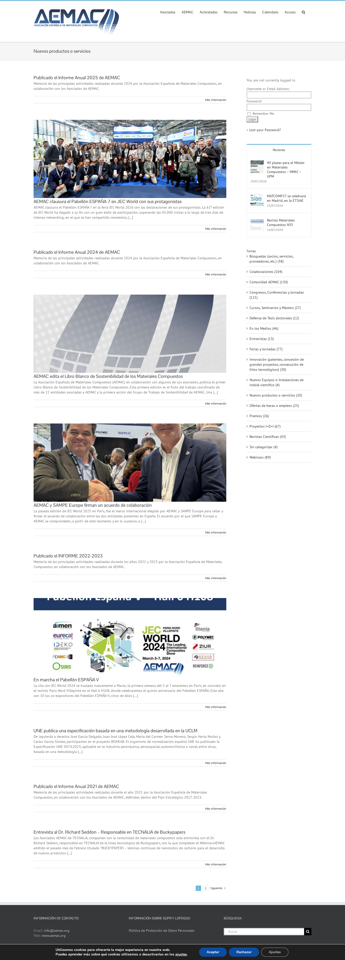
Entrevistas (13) (262, 338)
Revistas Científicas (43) (268, 436)
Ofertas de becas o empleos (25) (274, 405)
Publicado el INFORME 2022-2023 (68, 556)
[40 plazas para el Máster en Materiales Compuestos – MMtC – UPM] (257, 163)
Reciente (279, 150)
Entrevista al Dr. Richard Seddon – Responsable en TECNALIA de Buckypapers (109, 832)
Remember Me (263, 113)
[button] (303, 11)
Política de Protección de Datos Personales (161, 930)
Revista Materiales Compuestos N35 (281, 222)
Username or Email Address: (268, 89)
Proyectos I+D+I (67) (265, 426)
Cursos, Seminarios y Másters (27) (275, 307)
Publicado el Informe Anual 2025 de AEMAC (77, 77)
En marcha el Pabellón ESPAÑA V (66, 680)
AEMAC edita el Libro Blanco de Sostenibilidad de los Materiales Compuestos (108, 376)
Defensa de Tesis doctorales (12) (274, 318)
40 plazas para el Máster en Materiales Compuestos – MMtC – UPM (286, 169)
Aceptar (213, 952)
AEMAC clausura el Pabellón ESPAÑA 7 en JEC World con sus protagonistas (108, 201)
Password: (254, 101)
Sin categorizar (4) (264, 447)
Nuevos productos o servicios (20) (276, 395)
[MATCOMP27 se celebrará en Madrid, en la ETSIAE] (257, 196)
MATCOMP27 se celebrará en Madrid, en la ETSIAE (286, 198)
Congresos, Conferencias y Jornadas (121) (277, 295)
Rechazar (244, 952)
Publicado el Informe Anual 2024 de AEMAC (77, 252)
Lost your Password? (265, 130)
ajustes (181, 954)
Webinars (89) (260, 457)
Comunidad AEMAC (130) (269, 282)
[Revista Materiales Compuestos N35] (257, 220)
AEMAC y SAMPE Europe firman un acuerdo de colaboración (93, 505)
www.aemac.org (54, 935)
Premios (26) (259, 416)
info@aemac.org (56, 930)
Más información (215, 100)
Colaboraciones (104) (266, 271)
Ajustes (275, 952)
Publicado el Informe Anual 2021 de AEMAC (76, 786)
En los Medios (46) (264, 328)
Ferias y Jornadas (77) (266, 349)
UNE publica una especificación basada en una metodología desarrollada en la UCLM (116, 730)
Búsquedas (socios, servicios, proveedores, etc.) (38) (271, 259)
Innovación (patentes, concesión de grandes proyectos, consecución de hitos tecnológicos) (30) (277, 364)
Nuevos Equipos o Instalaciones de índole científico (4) (277, 382)
